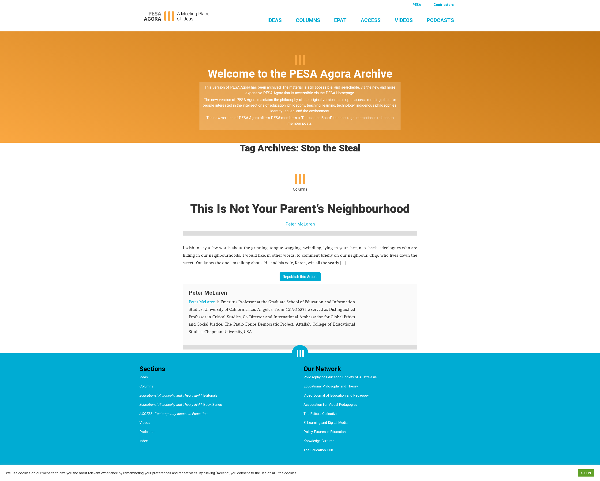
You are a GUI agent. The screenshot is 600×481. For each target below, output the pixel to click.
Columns (308, 20)
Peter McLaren (300, 224)
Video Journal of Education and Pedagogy (336, 395)
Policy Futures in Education (325, 432)
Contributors (444, 5)
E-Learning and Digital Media (326, 423)
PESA (416, 5)
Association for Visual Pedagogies (330, 404)
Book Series (180, 404)
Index (143, 441)
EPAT (340, 20)
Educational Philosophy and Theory (331, 386)
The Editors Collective (320, 414)
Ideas (274, 20)
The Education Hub (318, 450)
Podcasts (440, 20)
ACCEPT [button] (586, 473)
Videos (404, 20)
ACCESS (371, 20)
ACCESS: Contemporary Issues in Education (173, 414)
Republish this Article (300, 276)
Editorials (178, 395)
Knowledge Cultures (319, 441)
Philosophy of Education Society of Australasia (340, 377)
